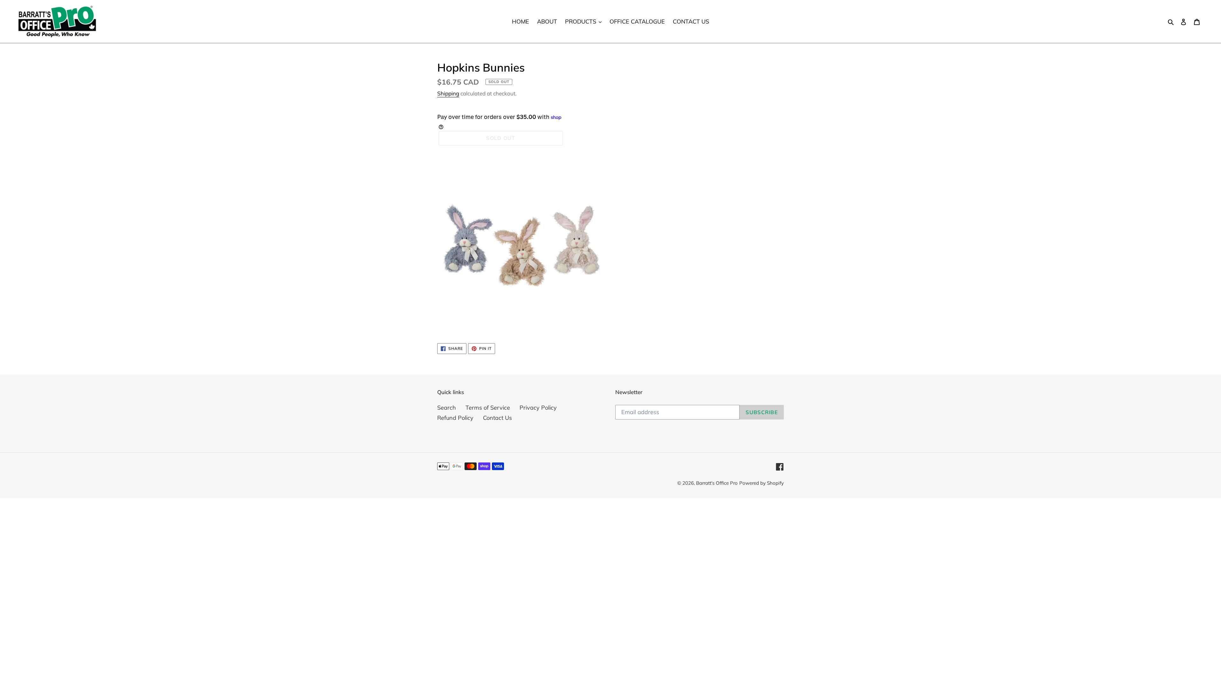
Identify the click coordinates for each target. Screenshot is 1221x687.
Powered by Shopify (761, 483)
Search (446, 407)
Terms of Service (488, 407)
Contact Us (497, 417)
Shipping (448, 93)
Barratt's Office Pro (717, 483)
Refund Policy (455, 417)
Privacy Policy (538, 407)
